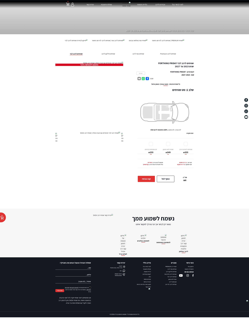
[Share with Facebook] (147, 78)
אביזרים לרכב (160, 4)
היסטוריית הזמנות (189, 269)
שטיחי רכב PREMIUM (171, 266)
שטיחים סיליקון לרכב (171, 271)
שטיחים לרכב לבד (172, 277)
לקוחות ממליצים (147, 274)
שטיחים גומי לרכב (172, 269)
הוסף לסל (166, 178)
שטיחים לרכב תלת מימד (170, 274)
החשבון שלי (191, 266)
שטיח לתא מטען (168, 151)
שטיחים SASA (147, 279)
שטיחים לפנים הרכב (185, 151)
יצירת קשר (90, 4)
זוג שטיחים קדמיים (151, 151)
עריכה (140, 73)
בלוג (150, 277)
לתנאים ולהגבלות (74, 287)
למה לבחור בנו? (177, 4)
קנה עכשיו (146, 178)
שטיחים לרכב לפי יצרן (171, 284)
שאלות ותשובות (106, 4)
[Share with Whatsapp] (143, 78)
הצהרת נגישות (147, 282)
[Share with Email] (139, 78)
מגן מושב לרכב (173, 282)
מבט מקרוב (189, 133)
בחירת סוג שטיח (178, 31)
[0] (67, 5)
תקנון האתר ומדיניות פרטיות (144, 284)
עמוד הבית (190, 31)
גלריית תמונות (142, 4)
